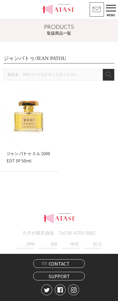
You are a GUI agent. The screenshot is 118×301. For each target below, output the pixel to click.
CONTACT (59, 263)
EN (54, 243)
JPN (30, 243)
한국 (97, 243)
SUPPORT (59, 276)
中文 (74, 243)
